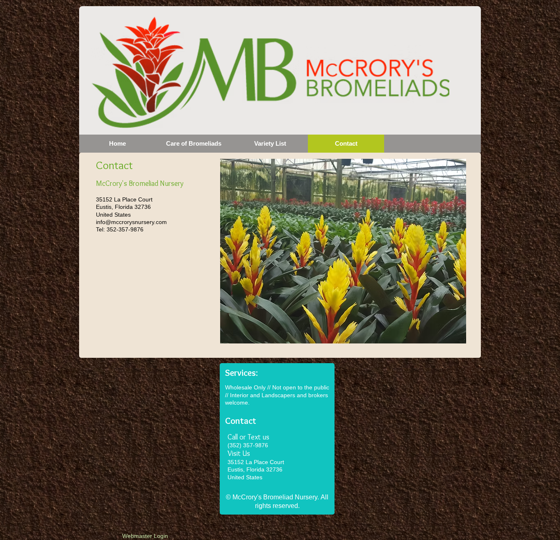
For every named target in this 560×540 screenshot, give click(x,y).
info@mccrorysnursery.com (131, 222)
